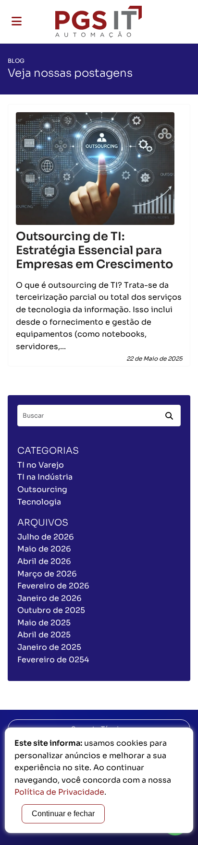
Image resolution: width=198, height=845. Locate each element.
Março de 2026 (47, 574)
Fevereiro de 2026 (53, 586)
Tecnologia (39, 502)
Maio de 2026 (44, 549)
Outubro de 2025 (51, 610)
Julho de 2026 (45, 537)
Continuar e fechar (63, 814)
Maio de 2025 (44, 623)
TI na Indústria (45, 477)
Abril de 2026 (44, 561)
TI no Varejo (40, 465)
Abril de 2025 (44, 635)
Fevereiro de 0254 (53, 660)
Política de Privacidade (59, 792)
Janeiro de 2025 (49, 647)
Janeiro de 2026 (49, 598)
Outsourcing (42, 489)
